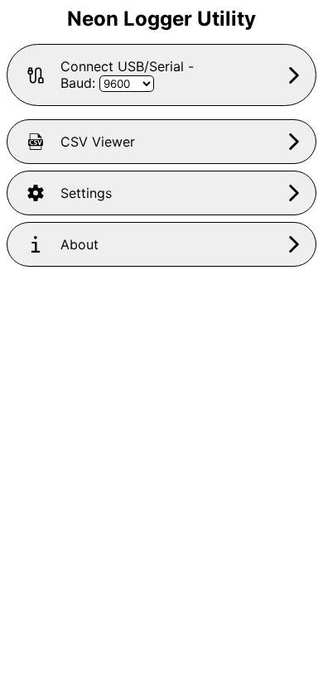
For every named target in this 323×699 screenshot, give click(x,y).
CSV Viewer (97, 141)
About (79, 244)
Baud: (79, 83)
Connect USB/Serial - (127, 74)
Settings (86, 193)
